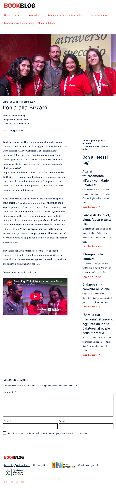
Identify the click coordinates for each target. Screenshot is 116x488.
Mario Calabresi (101, 147)
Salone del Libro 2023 (24, 102)
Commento (9, 392)
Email (63, 421)
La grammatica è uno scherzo (19, 23)
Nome (7, 421)
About (17, 15)
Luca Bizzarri (88, 147)
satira (84, 149)
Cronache (34, 15)
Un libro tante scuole (97, 15)
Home (7, 15)
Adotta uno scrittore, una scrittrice (65, 15)
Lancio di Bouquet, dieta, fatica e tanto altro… (97, 220)
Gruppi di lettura (46, 23)
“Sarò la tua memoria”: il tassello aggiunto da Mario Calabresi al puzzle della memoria (97, 324)
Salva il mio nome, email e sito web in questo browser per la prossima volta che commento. (48, 433)
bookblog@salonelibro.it (17, 465)
